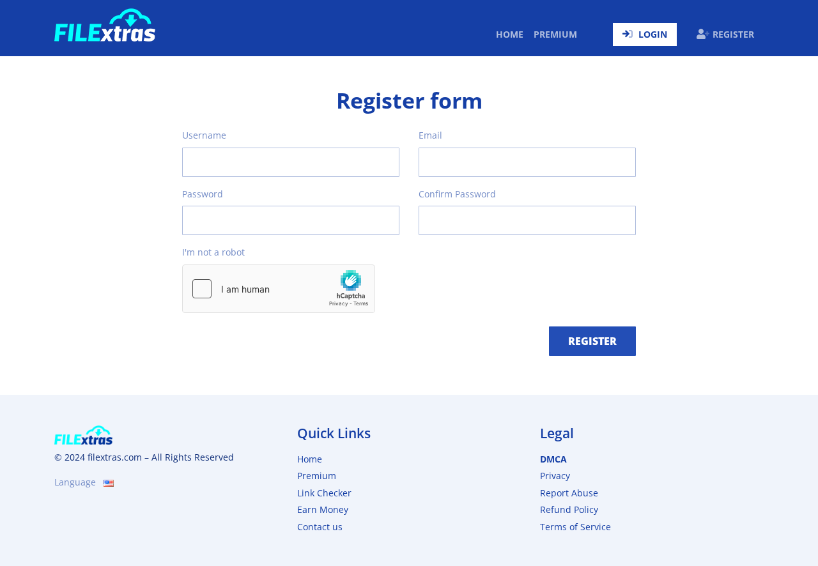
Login (652, 34)
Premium (555, 34)
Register (733, 34)
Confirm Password (457, 194)
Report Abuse (569, 493)
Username (204, 135)
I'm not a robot (213, 252)
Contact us (320, 527)
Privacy (555, 476)
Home (512, 33)
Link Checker (324, 493)
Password (202, 194)
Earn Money (322, 509)
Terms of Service (575, 527)
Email (430, 135)
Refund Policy (569, 509)
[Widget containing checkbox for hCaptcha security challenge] (278, 288)
